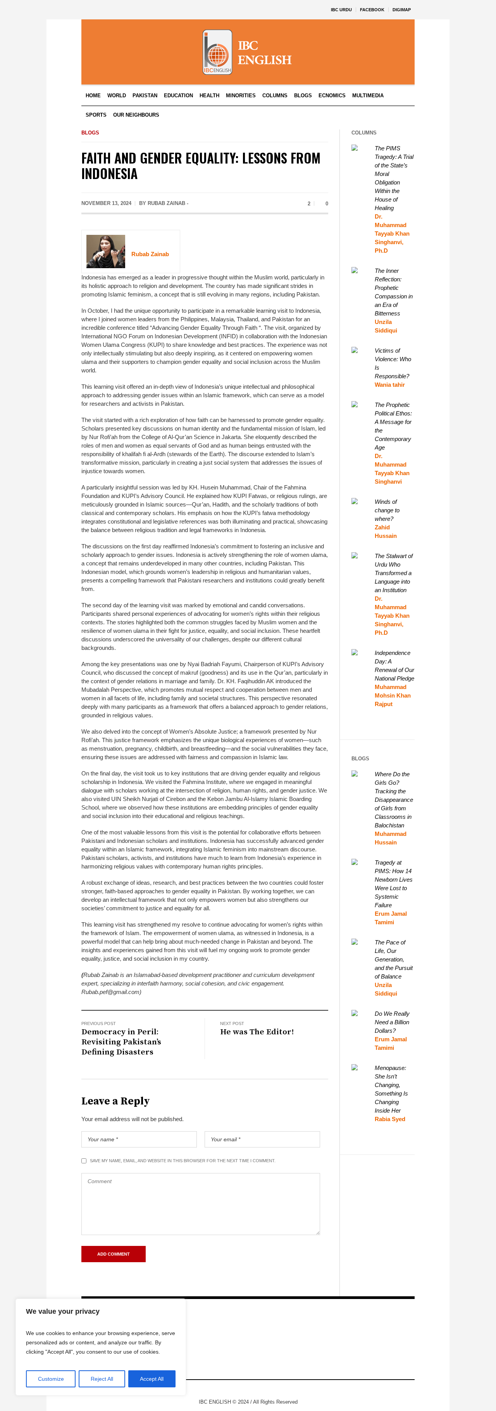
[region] (101, 1347)
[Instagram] (253, 1389)
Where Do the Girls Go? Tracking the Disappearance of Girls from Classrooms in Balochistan (394, 800)
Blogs (90, 133)
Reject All (102, 1379)
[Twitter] (264, 1389)
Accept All (152, 1379)
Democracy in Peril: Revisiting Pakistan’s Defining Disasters (121, 1042)
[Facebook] (229, 1389)
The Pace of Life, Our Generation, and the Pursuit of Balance (394, 959)
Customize (51, 1379)
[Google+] (241, 1389)
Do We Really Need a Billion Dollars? (392, 1022)
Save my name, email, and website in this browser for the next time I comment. (183, 1160)
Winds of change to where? (387, 510)
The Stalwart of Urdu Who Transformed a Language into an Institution (394, 573)
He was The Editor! (257, 1032)
